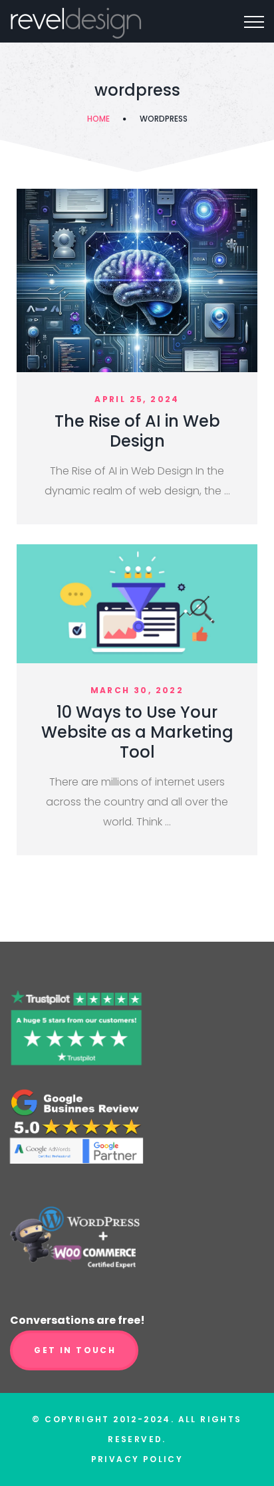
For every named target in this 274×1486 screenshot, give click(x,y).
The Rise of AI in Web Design (137, 431)
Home (98, 118)
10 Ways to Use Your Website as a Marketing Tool (137, 732)
